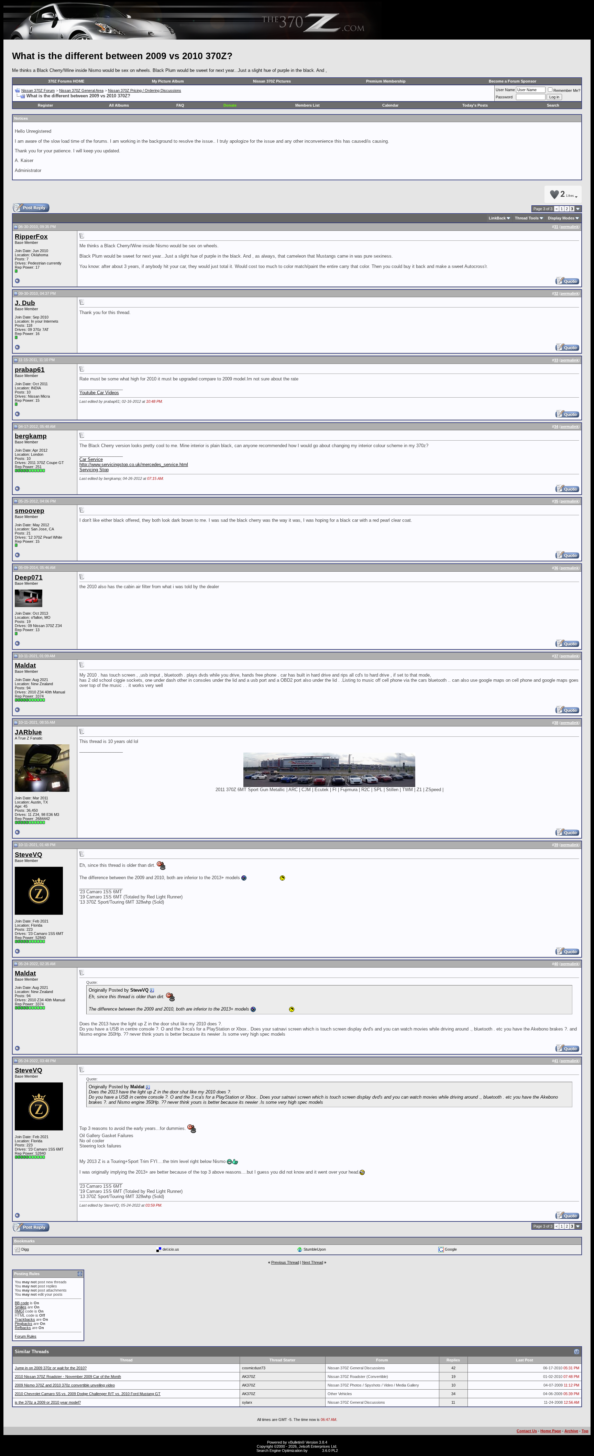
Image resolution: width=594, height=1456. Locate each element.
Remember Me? (566, 90)
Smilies (20, 1307)
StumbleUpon (315, 1249)
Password (504, 97)
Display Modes (561, 218)
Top (585, 1431)
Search (553, 105)
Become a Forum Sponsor (512, 81)
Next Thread (312, 1262)
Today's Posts (475, 105)
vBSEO (315, 1450)
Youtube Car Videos (99, 392)
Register (45, 105)
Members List (307, 105)
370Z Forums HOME (66, 81)
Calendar (390, 105)
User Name (505, 90)
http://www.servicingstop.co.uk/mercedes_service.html (133, 464)
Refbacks (23, 1328)
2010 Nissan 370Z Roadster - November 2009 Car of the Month (68, 1376)
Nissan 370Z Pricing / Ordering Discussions (144, 90)
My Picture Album (168, 81)
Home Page (550, 1431)
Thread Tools (527, 218)
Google (451, 1249)
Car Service (91, 459)
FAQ (180, 105)
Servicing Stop (94, 469)
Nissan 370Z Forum (38, 90)
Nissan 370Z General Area (81, 90)
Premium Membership (386, 81)
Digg (25, 1249)
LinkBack (497, 218)
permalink (570, 227)
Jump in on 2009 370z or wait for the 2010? (51, 1368)
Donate (229, 105)
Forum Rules (25, 1336)
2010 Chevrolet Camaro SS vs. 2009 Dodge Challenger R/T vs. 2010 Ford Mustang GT (88, 1394)
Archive (571, 1431)
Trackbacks (25, 1319)
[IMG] (19, 1311)
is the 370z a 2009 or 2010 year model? (48, 1402)
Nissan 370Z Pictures (272, 81)
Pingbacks (23, 1324)
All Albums (119, 105)
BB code (22, 1303)
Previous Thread (285, 1262)
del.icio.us (171, 1249)
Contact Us (527, 1431)
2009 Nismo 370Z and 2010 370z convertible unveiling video (65, 1385)
